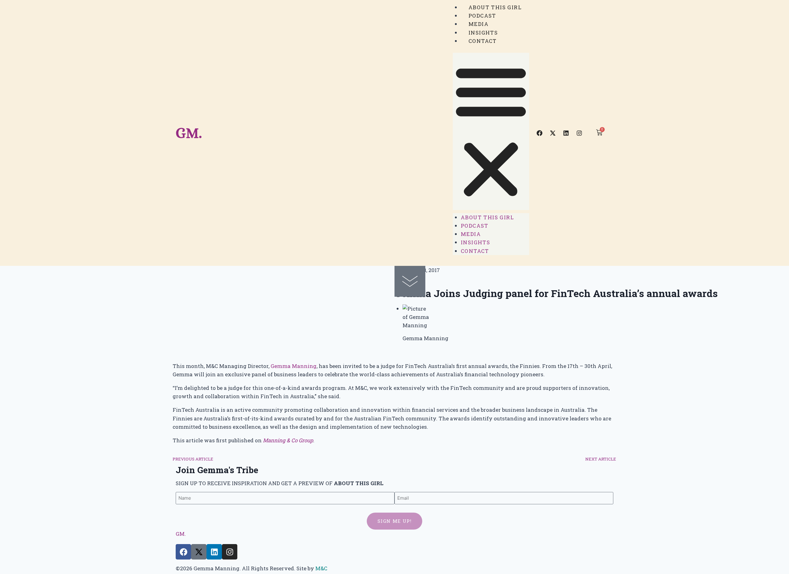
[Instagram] (579, 133)
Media (478, 23)
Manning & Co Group (288, 440)
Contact (482, 40)
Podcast (482, 15)
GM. (189, 132)
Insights (483, 32)
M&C (321, 568)
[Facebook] (540, 133)
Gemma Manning (294, 366)
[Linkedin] (566, 133)
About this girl (494, 7)
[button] (491, 131)
